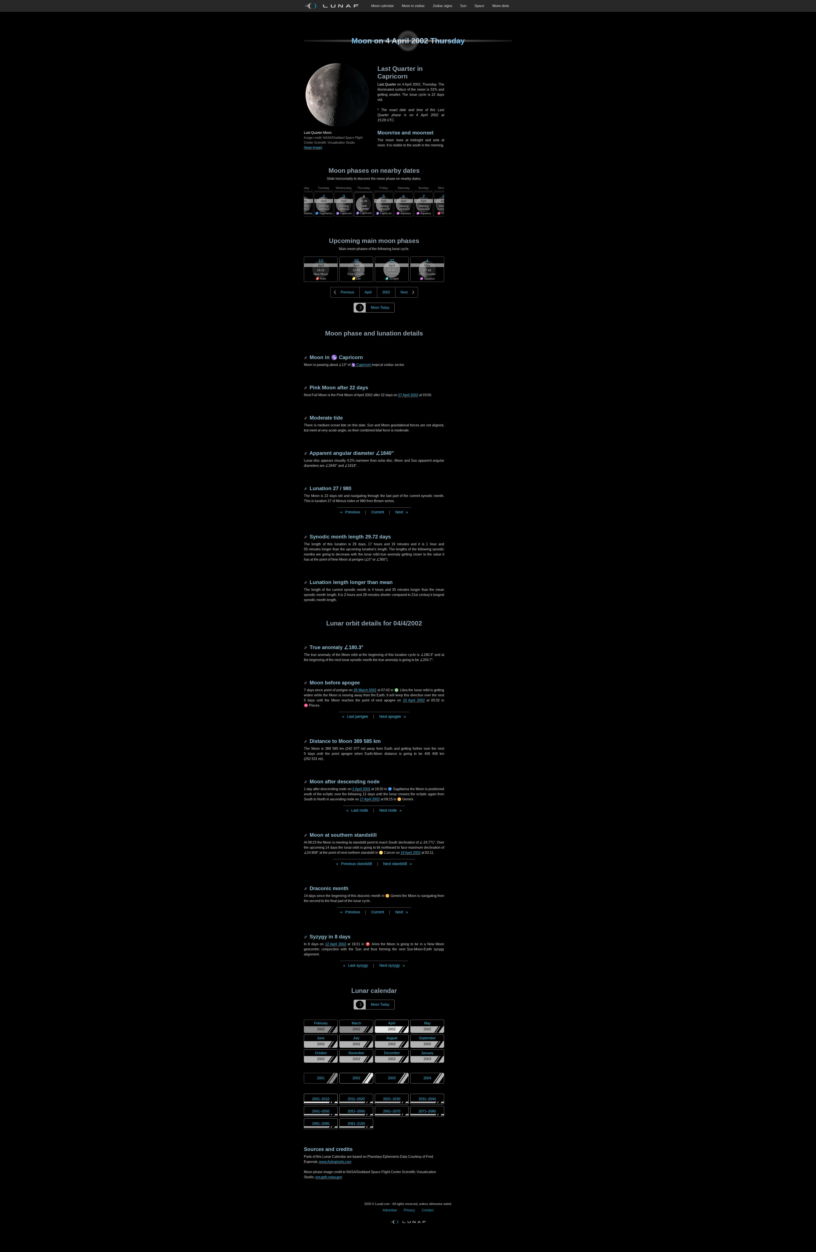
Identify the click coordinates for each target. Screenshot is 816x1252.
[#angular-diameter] (306, 453)
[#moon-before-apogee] (306, 682)
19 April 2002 (411, 852)
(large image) (313, 147)
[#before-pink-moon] (306, 387)
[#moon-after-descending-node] (306, 781)
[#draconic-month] (306, 888)
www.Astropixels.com (335, 1161)
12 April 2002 (335, 944)
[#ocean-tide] (306, 418)
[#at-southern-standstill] (306, 835)
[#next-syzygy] (306, 936)
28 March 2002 (365, 690)
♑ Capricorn (361, 365)
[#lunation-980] (306, 488)
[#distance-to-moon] (306, 741)
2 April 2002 (361, 789)
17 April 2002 (370, 799)
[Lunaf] (333, 6)
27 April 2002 (408, 395)
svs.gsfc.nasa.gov (328, 1177)
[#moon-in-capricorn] (306, 357)
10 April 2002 (414, 700)
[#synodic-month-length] (306, 537)
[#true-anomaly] (306, 647)
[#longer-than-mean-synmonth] (306, 582)
